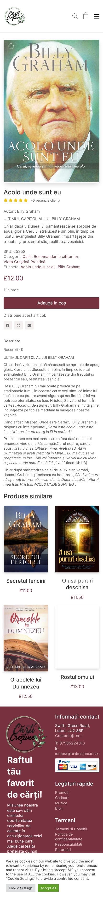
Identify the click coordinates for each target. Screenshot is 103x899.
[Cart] (85, 16)
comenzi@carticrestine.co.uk (76, 754)
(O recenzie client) (45, 200)
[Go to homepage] (15, 16)
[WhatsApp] (18, 325)
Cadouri (62, 797)
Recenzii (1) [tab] (13, 349)
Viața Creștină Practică (24, 261)
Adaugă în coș (51, 302)
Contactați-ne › (69, 735)
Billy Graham (69, 266)
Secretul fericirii (25, 581)
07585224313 (72, 743)
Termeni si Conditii (71, 829)
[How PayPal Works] (77, 765)
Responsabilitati (68, 844)
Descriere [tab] (12, 341)
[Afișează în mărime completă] (11, 46)
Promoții (62, 792)
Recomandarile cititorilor (56, 256)
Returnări (63, 849)
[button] (96, 16)
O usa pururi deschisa (77, 584)
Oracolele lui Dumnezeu (25, 683)
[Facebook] (8, 325)
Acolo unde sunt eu (38, 266)
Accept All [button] (48, 888)
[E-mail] (29, 325)
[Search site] (75, 16)
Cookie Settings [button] (21, 888)
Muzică (61, 803)
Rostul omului (77, 677)
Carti (27, 256)
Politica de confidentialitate (68, 836)
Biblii (59, 808)
